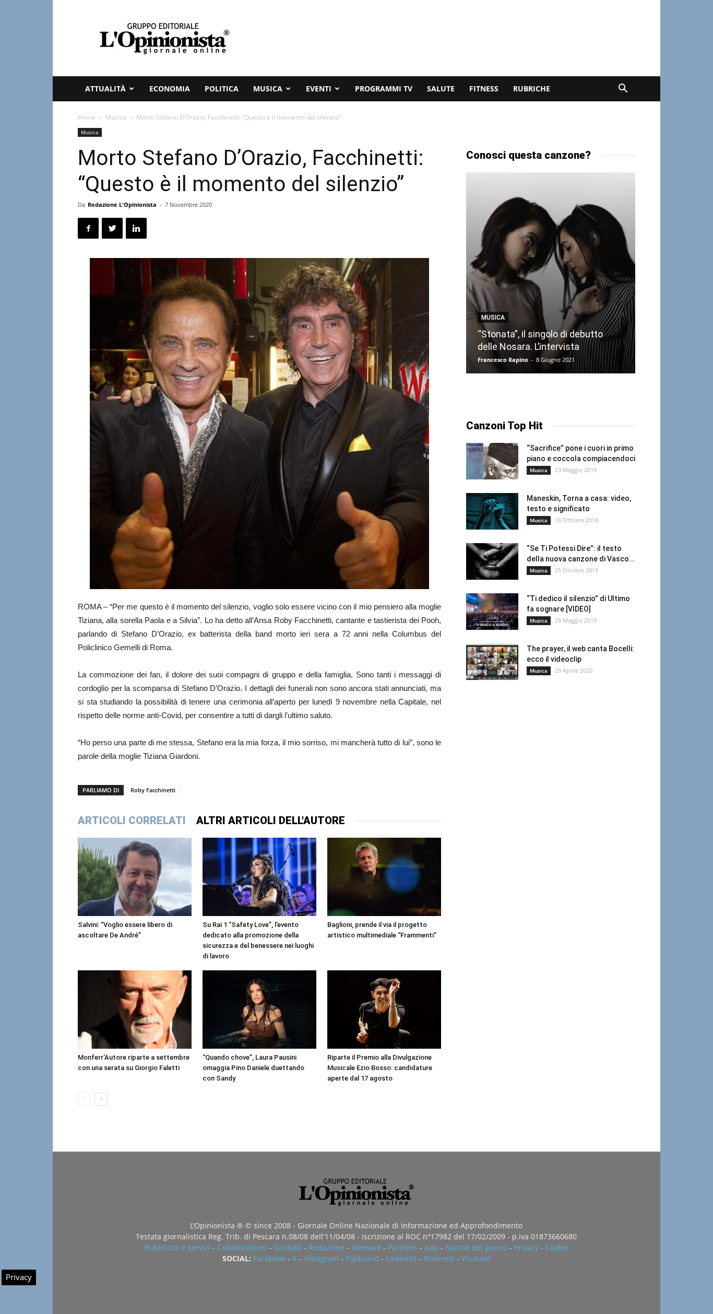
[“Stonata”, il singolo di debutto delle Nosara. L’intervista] (550, 272)
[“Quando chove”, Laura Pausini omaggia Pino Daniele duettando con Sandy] (259, 1009)
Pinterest (439, 1258)
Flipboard (362, 1258)
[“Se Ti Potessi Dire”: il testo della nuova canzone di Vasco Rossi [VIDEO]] (492, 561)
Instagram (321, 1258)
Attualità (105, 88)
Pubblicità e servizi (177, 1247)
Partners (403, 1247)
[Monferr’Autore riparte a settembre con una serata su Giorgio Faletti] (135, 1009)
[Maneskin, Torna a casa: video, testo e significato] (492, 511)
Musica (267, 88)
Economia (169, 88)
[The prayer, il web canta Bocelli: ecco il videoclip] (492, 661)
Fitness (483, 88)
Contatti (288, 1247)
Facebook (269, 1258)
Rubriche (531, 88)
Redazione (326, 1247)
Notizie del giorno (476, 1247)
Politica (222, 88)
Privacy (526, 1247)
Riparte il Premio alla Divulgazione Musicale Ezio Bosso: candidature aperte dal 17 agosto (379, 1067)
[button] (622, 90)
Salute (441, 88)
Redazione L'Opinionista (122, 204)
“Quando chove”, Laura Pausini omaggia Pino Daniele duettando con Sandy (253, 1067)
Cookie (556, 1247)
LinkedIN (401, 1258)
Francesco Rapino (503, 359)
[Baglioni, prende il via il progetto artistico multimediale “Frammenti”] (384, 877)
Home (87, 117)
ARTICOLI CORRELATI (132, 820)
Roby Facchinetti (152, 790)
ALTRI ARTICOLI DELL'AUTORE (270, 820)
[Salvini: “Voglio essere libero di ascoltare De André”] (135, 877)
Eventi (318, 88)
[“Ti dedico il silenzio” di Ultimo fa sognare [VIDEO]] (492, 611)
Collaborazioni (242, 1247)
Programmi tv (383, 88)
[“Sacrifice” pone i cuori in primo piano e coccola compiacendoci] (492, 461)
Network (366, 1247)
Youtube (476, 1258)
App (431, 1247)
